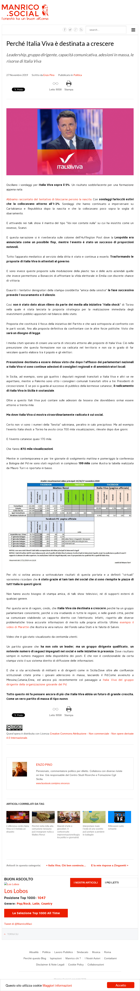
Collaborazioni (96, 964)
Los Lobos (16, 890)
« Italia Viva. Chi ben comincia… (66, 865)
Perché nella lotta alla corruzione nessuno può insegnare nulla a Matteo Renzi (43, 830)
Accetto (121, 985)
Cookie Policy (76, 964)
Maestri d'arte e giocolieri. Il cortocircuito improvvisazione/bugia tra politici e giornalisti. (68, 832)
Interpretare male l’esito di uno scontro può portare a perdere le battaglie (93, 830)
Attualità (33, 952)
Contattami (110, 958)
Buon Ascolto (18, 879)
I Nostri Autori (92, 958)
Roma (107, 952)
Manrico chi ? (73, 958)
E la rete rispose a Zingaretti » (109, 865)
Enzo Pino (49, 74)
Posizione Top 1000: (25, 898)
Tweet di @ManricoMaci (18, 923)
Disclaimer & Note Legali (50, 964)
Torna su (12, 934)
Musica (96, 952)
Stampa (68, 89)
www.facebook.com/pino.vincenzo (53, 783)
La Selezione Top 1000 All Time (36, 913)
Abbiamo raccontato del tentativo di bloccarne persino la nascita (49, 199)
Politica (77, 74)
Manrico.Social (33, 13)
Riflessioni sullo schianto (116, 827)
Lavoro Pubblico (63, 952)
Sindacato (82, 952)
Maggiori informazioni (57, 985)
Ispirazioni (56, 958)
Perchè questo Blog (35, 958)
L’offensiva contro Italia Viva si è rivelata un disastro (17, 829)
